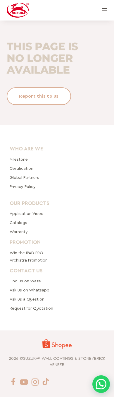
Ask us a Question (27, 299)
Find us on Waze (25, 281)
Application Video (27, 214)
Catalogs (18, 223)
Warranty (19, 232)
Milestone (19, 159)
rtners (24, 177)
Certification (21, 168)
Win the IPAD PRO (26, 253)
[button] (101, 384)
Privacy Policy (23, 186)
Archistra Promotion (29, 260)
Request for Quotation (31, 308)
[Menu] (104, 10)
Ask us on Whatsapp (30, 290)
